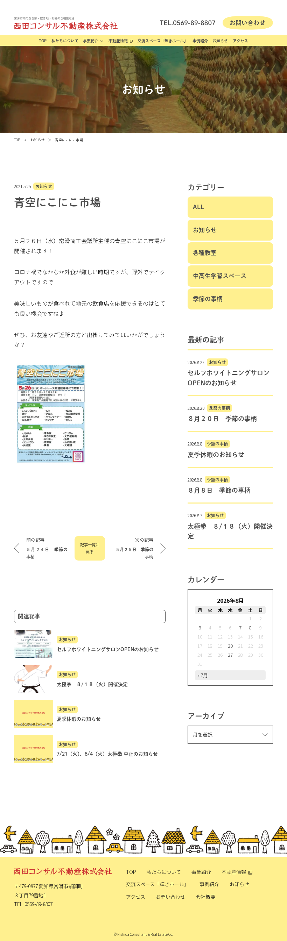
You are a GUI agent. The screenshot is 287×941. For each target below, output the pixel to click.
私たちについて (64, 41)
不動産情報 (118, 41)
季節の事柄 (208, 299)
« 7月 (202, 675)
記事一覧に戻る (89, 548)
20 (230, 645)
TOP (43, 41)
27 (230, 654)
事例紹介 (200, 41)
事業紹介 (90, 41)
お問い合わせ (170, 896)
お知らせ (220, 41)
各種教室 (205, 253)
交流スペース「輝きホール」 (163, 41)
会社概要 (205, 896)
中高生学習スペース (219, 276)
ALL (198, 207)
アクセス (240, 41)
